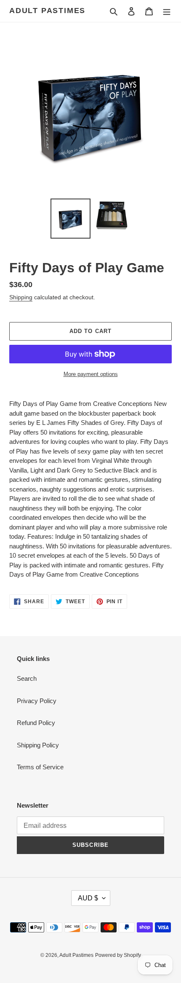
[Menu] (167, 11)
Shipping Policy (38, 745)
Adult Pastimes (47, 10)
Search (27, 678)
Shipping (20, 297)
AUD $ (88, 898)
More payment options (91, 374)
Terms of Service (40, 767)
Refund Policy (36, 722)
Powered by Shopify (118, 955)
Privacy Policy (36, 700)
